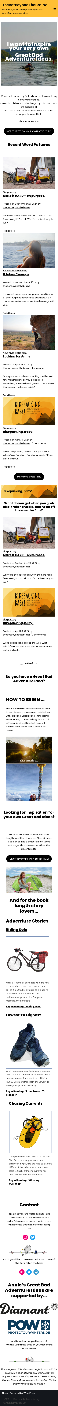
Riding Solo (16, 929)
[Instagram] (25, 1237)
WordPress (29, 1393)
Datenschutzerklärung (26, 1399)
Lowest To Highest (23, 1015)
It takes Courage (16, 274)
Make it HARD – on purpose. (24, 196)
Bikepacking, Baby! (18, 432)
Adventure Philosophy (15, 270)
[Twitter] (32, 1237)
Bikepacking (9, 192)
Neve (5, 1393)
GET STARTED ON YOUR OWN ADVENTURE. (29, 131)
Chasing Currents (26, 1103)
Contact (29, 1205)
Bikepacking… (29, 760)
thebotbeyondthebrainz (16, 207)
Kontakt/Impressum (14, 1402)
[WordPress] (36, 1272)
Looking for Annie (16, 356)
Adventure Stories (27, 921)
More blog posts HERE (29, 476)
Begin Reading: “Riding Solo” (23, 1006)
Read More (9, 230)
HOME (6, 1399)
